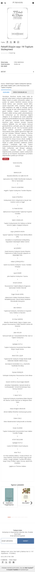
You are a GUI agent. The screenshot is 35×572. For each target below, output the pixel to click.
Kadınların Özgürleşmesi (9, 504)
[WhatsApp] (18, 42)
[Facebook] (7, 42)
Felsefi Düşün (10, 83)
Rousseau (23, 85)
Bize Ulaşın (13, 560)
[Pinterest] (14, 42)
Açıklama (6, 92)
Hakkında (4, 560)
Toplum (3, 87)
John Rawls (4, 85)
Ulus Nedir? (25, 503)
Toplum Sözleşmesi (20, 83)
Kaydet (25, 541)
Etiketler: (3, 83)
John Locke (16, 85)
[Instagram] (9, 562)
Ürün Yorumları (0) (20, 92)
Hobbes (10, 85)
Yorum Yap (12, 53)
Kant (27, 85)
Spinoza (29, 83)
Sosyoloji (8, 87)
